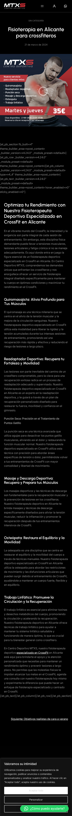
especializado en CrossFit (32, 652)
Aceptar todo (36, 790)
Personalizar (36, 799)
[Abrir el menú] (42, 6)
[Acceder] (54, 6)
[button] (44, 808)
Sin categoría (36, 20)
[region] (36, 787)
